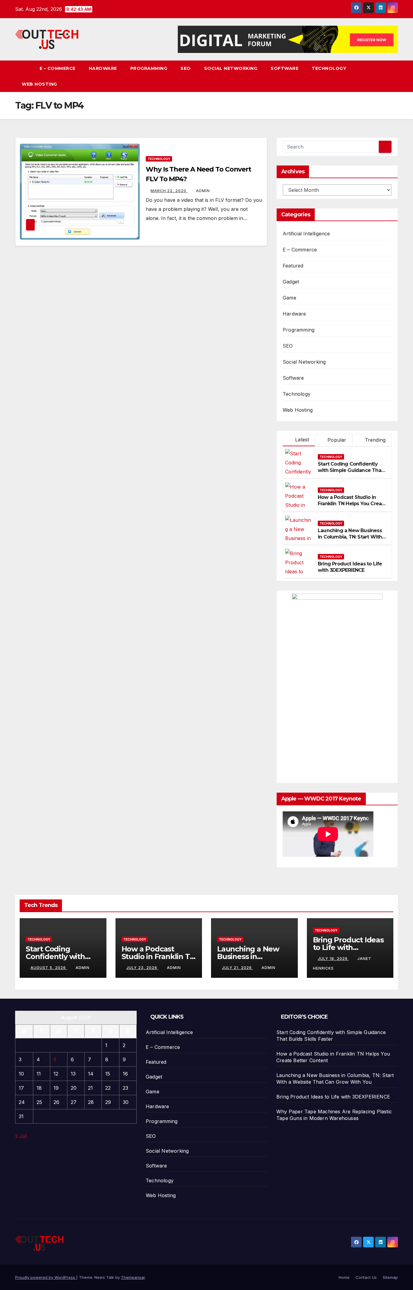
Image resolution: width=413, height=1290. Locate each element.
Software (284, 68)
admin (203, 190)
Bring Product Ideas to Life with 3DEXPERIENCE (350, 567)
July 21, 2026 (237, 967)
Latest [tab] (301, 440)
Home (344, 1277)
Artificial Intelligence (306, 234)
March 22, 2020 (169, 190)
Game (289, 298)
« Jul (21, 1135)
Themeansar (133, 1277)
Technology (329, 68)
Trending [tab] (374, 440)
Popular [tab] (336, 440)
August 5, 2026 (49, 967)
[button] (393, 76)
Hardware (103, 68)
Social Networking (231, 68)
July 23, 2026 (142, 967)
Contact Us (366, 1277)
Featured (293, 266)
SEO (185, 68)
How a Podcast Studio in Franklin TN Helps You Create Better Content (352, 503)
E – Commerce (58, 68)
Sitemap (390, 1277)
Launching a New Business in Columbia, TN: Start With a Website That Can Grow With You (352, 540)
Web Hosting (39, 84)
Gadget (291, 282)
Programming (148, 68)
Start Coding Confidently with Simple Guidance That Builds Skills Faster (350, 470)
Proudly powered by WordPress (45, 1277)
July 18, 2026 (333, 958)
